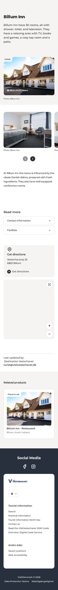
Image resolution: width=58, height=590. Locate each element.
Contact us (14, 524)
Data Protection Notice (16, 581)
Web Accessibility (17, 555)
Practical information (19, 515)
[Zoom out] (49, 334)
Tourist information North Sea (24, 520)
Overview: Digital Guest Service (25, 532)
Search (12, 511)
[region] (29, 309)
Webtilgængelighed (43, 581)
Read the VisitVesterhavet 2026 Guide (28, 528)
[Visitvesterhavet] (17, 481)
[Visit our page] (24, 466)
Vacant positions (17, 551)
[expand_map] (49, 284)
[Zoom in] (49, 325)
